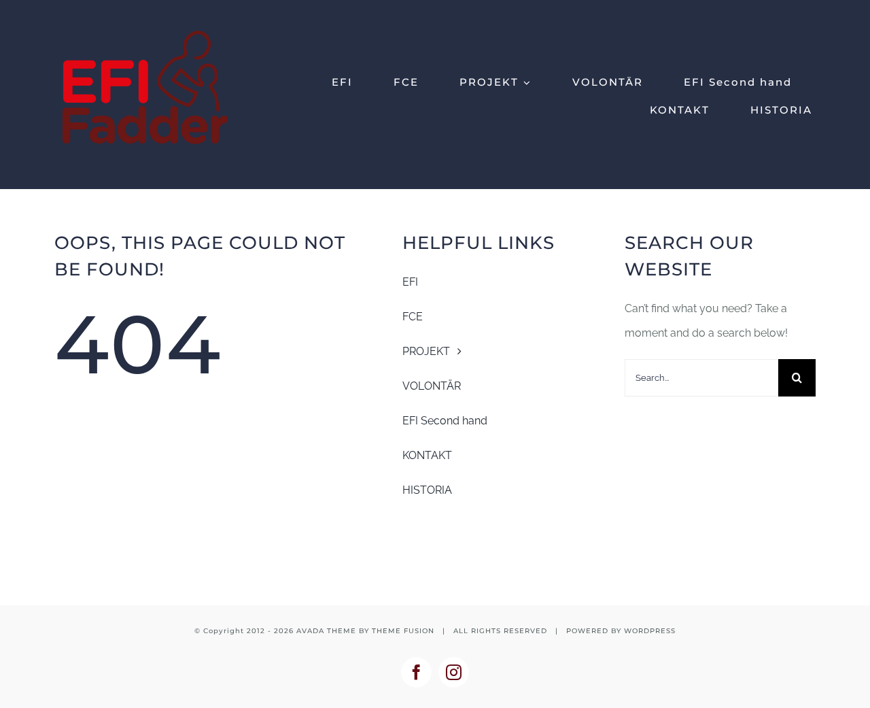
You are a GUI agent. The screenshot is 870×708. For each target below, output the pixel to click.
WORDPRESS (650, 630)
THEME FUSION (403, 630)
